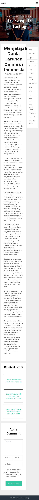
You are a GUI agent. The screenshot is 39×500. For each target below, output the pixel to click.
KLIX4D (31, 73)
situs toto (32, 65)
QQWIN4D (32, 83)
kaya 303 (32, 117)
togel (31, 69)
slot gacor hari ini (31, 107)
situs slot (32, 54)
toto (30, 87)
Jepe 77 (31, 58)
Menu (3, 3)
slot (30, 50)
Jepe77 (31, 61)
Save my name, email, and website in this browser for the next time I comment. (13, 473)
